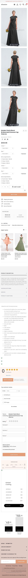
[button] (23, 230)
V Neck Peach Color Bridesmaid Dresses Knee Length (6, 254)
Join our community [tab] (6, 546)
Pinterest (7, 139)
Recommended (7, 398)
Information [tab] (7, 543)
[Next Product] (26, 131)
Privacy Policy (15, 565)
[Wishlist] (20, 4)
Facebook (2, 139)
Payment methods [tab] (5, 550)
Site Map (20, 565)
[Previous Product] (24, 131)
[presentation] (26, 246)
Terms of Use (8, 565)
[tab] (14, 273)
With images (6, 402)
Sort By (3, 391)
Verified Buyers (7, 395)
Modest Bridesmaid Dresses (9, 568)
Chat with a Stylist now (17, 225)
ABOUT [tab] (2, 543)
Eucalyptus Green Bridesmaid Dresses (18, 571)
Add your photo (6, 444)
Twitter (5, 139)
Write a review (8, 379)
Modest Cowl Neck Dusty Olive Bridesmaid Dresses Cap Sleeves (21, 254)
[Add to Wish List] (25, 190)
